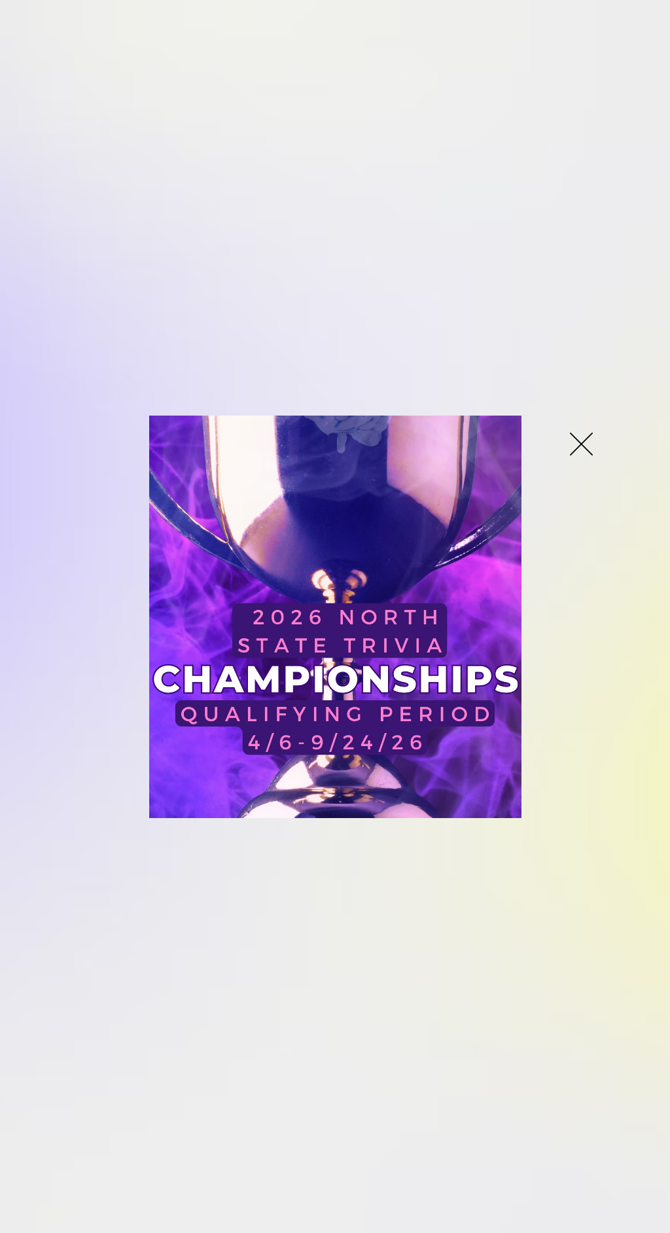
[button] (581, 444)
